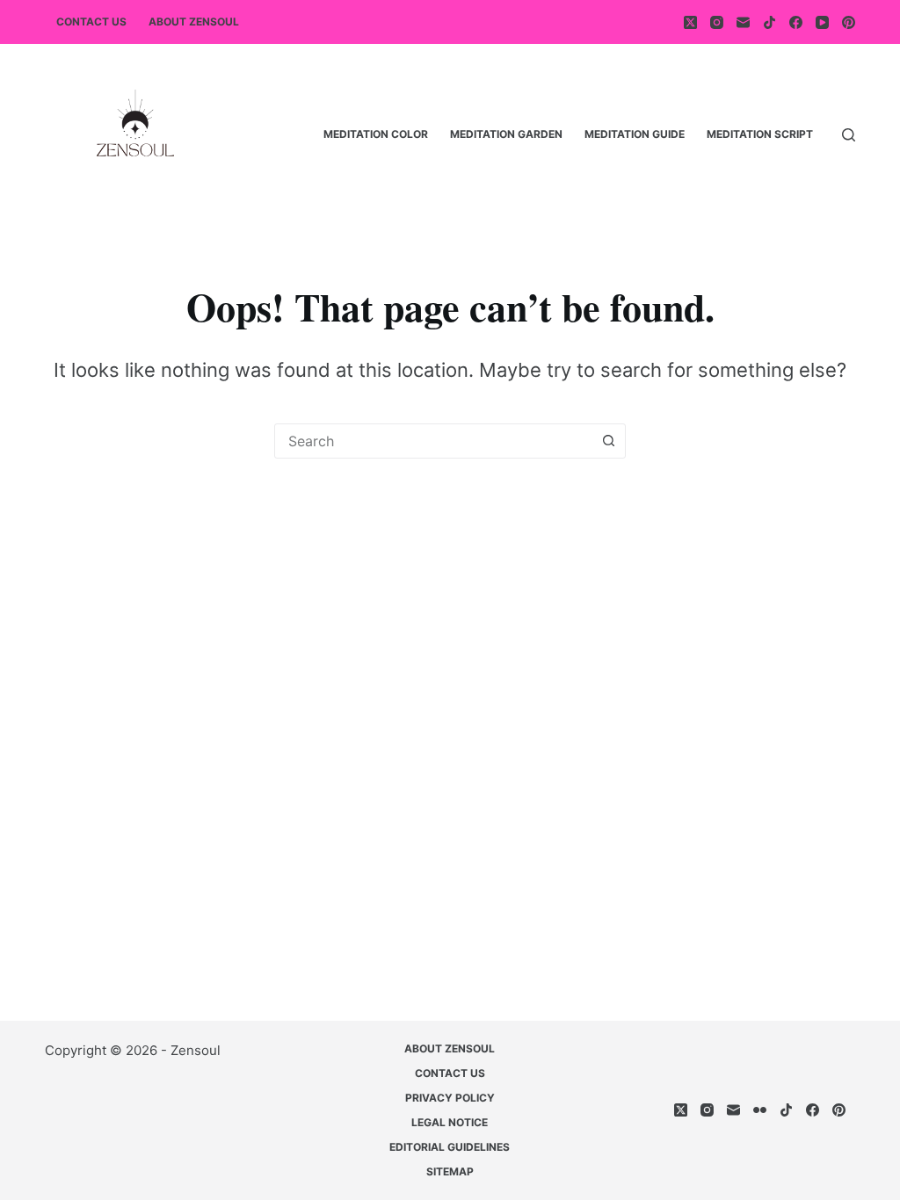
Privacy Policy (450, 1097)
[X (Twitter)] (690, 22)
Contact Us (91, 21)
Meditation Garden (506, 134)
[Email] (743, 22)
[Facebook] (795, 22)
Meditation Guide (634, 134)
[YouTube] (822, 22)
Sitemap (450, 1171)
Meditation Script (760, 134)
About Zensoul (194, 21)
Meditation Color (375, 134)
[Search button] (608, 441)
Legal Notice (449, 1122)
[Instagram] (716, 22)
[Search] (848, 134)
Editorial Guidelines (449, 1146)
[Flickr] (759, 1110)
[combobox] (433, 441)
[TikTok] (769, 22)
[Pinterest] (848, 22)
